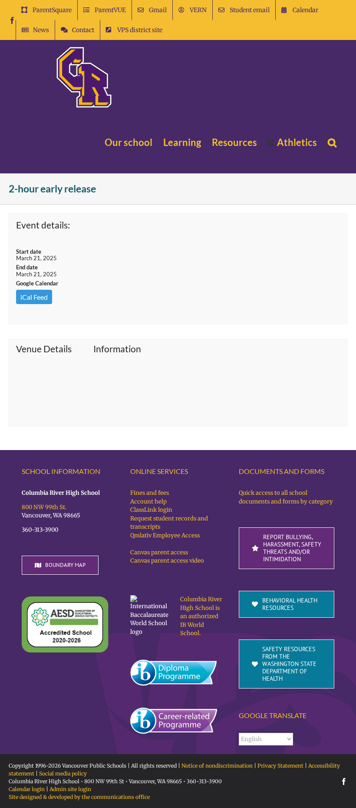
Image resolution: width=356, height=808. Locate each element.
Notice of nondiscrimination (217, 765)
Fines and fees (149, 493)
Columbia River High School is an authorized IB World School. (201, 616)
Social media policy (63, 773)
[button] (332, 142)
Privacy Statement (280, 765)
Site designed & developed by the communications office (79, 797)
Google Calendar (37, 283)
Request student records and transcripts (169, 523)
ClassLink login (151, 509)
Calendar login (27, 789)
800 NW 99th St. (44, 507)
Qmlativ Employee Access (165, 535)
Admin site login (70, 789)
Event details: (43, 224)
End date (27, 267)
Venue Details (44, 349)
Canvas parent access (159, 552)
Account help (148, 501)
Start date (28, 251)
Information (117, 349)
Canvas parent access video (167, 560)
